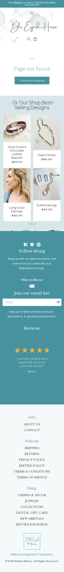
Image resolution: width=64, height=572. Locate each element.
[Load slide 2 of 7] (27, 389)
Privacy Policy (32, 460)
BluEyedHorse (23, 561)
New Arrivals (32, 518)
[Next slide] (43, 389)
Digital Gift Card (32, 512)
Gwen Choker (47, 155)
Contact (32, 430)
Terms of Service (32, 477)
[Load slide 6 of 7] (36, 389)
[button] (32, 13)
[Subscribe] (58, 302)
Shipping (32, 448)
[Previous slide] (20, 389)
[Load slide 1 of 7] (25, 389)
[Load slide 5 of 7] (34, 389)
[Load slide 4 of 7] (32, 389)
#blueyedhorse (32, 279)
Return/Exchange (32, 524)
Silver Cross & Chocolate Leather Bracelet (17, 152)
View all (32, 223)
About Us (32, 424)
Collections (32, 507)
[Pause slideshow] (58, 389)
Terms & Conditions (32, 471)
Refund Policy (32, 465)
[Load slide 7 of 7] (39, 389)
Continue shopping (32, 80)
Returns (32, 454)
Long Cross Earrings (17, 209)
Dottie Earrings (47, 205)
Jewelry (32, 501)
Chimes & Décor (32, 495)
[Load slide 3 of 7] (30, 389)
